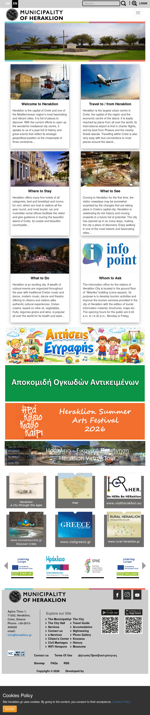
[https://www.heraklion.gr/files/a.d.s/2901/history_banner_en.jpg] (26, 490)
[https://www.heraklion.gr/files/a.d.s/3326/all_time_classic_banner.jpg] (75, 529)
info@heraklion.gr (20, 635)
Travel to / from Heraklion (110, 103)
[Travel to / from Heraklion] (110, 81)
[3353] (75, 453)
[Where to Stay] (40, 168)
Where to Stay (40, 190)
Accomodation (82, 627)
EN (15, 3)
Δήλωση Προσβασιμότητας (97, 655)
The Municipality (59, 619)
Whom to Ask (110, 277)
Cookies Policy (121, 702)
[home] (37, 15)
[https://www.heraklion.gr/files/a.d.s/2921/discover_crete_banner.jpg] (26, 529)
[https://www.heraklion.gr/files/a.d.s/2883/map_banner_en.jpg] (75, 490)
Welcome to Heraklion (39, 103)
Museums (79, 646)
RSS (66, 663)
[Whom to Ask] (110, 255)
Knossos (79, 639)
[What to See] (110, 168)
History (77, 642)
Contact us (55, 631)
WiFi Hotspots (57, 646)
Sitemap (39, 663)
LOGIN (143, 3)
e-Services (55, 635)
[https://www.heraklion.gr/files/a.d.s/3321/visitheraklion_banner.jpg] (123, 490)
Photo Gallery (82, 635)
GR (8, 3)
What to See (110, 190)
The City (78, 619)
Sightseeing (81, 631)
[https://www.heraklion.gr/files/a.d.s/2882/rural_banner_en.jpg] (123, 529)
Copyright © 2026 (48, 671)
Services (53, 627)
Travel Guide (81, 623)
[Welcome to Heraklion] (40, 81)
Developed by (74, 671)
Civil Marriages (58, 642)
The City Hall (56, 623)
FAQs (54, 663)
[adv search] (133, 3)
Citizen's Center (58, 639)
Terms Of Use (63, 655)
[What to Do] (40, 255)
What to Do (40, 277)
